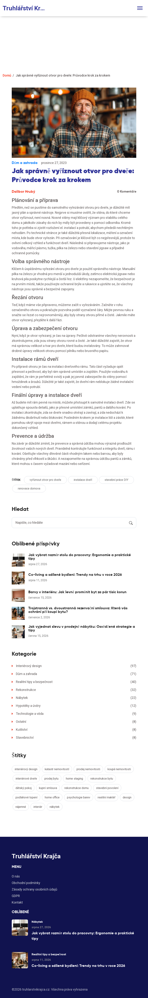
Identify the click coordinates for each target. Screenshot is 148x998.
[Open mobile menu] (140, 8)
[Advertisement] (74, 43)
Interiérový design (76, 666)
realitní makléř (106, 797)
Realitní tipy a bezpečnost (76, 682)
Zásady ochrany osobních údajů (34, 889)
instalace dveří (83, 480)
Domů (7, 75)
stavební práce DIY (116, 480)
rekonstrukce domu (76, 788)
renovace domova (29, 488)
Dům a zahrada (25, 162)
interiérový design (26, 769)
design (127, 797)
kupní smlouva (48, 788)
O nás (16, 876)
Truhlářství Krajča (25, 8)
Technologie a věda (76, 714)
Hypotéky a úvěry (76, 706)
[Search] (130, 522)
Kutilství (76, 729)
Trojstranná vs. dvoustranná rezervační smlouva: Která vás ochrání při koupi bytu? (77, 609)
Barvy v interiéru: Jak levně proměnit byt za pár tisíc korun (77, 592)
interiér (37, 807)
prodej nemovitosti (88, 769)
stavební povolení (107, 788)
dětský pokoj (24, 788)
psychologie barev (78, 797)
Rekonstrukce (76, 690)
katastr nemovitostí (57, 769)
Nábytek (76, 698)
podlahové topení (26, 797)
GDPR (16, 896)
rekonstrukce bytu (101, 778)
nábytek (55, 807)
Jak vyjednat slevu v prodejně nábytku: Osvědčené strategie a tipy (81, 628)
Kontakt (17, 902)
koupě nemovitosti (119, 769)
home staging (74, 778)
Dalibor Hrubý (23, 191)
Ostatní (76, 721)
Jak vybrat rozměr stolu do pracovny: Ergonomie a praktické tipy (79, 556)
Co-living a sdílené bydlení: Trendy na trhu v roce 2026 (75, 574)
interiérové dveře (26, 778)
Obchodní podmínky (26, 883)
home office (52, 797)
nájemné (21, 807)
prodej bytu (51, 778)
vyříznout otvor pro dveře (45, 480)
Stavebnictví (76, 737)
